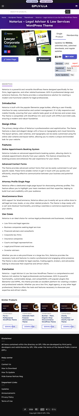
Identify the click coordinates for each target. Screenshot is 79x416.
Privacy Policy (8, 397)
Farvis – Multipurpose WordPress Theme (10, 318)
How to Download (9, 368)
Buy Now (70, 57)
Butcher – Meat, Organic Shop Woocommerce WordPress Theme (49, 319)
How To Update (8, 372)
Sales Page (11, 59)
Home (4, 17)
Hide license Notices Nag (12, 376)
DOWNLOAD (9, 327)
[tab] (59, 35)
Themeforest (28, 17)
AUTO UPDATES (32, 1)
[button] (3, 6)
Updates (5, 389)
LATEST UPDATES (46, 1)
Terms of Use (7, 401)
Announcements (8, 393)
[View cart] (76, 6)
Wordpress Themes (15, 17)
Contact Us (6, 364)
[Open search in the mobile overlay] (39, 12)
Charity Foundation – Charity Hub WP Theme (67, 319)
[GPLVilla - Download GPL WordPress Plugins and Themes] (39, 6)
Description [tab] (7, 84)
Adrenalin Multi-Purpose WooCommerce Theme (28, 319)
